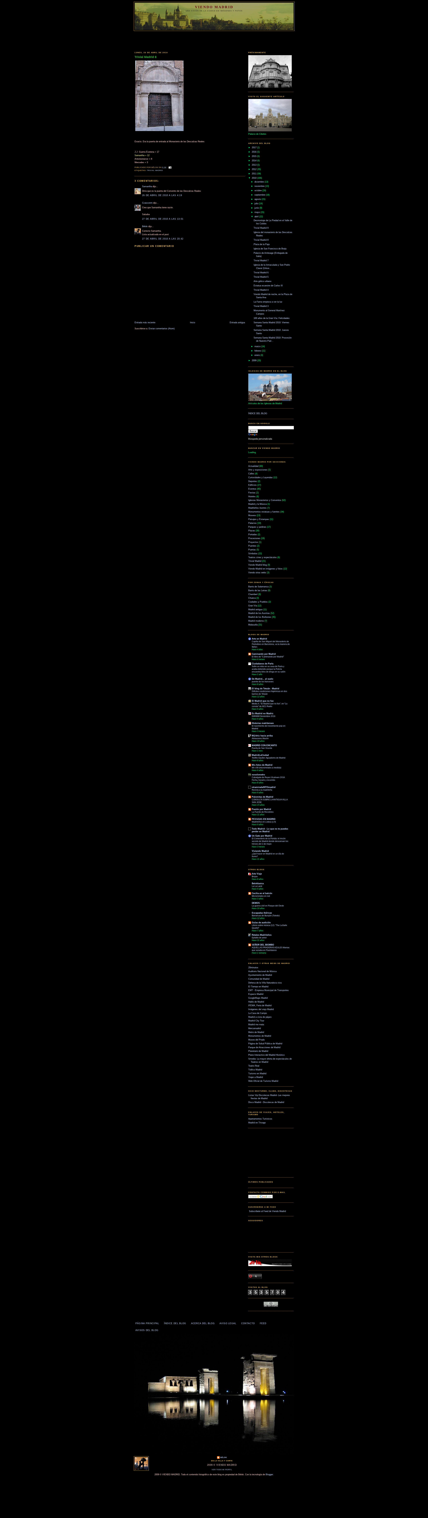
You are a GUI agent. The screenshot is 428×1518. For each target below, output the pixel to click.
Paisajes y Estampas (258, 519)
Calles (251, 473)
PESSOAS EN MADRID (263, 819)
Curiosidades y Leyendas (260, 477)
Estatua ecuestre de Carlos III (268, 285)
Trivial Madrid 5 (261, 277)
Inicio (192, 322)
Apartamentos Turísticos (260, 1119)
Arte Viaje (257, 873)
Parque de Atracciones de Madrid (264, 1047)
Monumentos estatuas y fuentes (264, 511)
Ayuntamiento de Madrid (260, 975)
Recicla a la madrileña (262, 790)
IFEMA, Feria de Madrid (260, 1005)
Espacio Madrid (255, 994)
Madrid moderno (256, 621)
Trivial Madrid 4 (261, 290)
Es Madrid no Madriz (262, 713)
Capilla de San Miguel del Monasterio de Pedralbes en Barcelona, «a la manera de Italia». (271, 644)
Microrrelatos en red (261, 896)
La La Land (257, 886)
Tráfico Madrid (255, 1069)
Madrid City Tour (256, 1020)
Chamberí (253, 594)
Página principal (147, 1323)
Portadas (252, 534)
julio (256, 203)
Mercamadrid (254, 1028)
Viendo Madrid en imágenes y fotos (265, 568)
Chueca (252, 598)
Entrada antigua (237, 322)
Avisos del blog (146, 1330)
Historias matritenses (263, 723)
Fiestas (251, 492)
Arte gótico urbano (262, 281)
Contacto (248, 1323)
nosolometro (258, 774)
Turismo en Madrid (257, 1073)
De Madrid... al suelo (262, 679)
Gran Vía (252, 605)
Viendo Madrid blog (257, 565)
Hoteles (252, 496)
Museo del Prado (256, 1039)
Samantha (147, 186)
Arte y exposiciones (258, 470)
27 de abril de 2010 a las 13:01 (162, 219)
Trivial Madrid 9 (261, 228)
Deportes (252, 481)
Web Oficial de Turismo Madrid (263, 1081)
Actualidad (253, 466)
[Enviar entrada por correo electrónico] (169, 167)
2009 (254, 360)
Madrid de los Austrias (259, 613)
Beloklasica (258, 883)
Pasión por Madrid (261, 809)
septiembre (260, 195)
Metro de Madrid (256, 1032)
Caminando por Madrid (264, 654)
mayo (257, 212)
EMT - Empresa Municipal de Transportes (268, 990)
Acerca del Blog (203, 1323)
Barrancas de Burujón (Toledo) (266, 915)
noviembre (259, 186)
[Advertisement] (214, 40)
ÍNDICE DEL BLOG (257, 413)
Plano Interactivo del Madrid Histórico (266, 1055)
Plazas (251, 530)
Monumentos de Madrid (259, 1036)
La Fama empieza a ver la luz (268, 302)
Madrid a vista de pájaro (260, 1017)
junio (257, 208)
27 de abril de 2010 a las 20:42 (162, 239)
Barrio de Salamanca (258, 586)
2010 (254, 178)
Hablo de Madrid (256, 1002)
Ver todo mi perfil (222, 1470)
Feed (263, 1323)
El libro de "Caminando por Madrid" (268, 657)
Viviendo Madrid (260, 851)
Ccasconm (147, 203)
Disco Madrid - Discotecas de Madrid (266, 1102)
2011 (254, 173)
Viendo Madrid (214, 7)
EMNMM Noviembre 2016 (263, 716)
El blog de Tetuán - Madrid (265, 688)
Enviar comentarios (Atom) (162, 328)
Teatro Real (253, 1066)
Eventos (252, 489)
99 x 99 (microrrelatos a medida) (266, 768)
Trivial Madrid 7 (261, 260)
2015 (254, 156)
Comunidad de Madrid (258, 979)
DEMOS (256, 903)
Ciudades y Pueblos (258, 602)
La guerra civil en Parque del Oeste (268, 906)
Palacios (252, 523)
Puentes (252, 546)
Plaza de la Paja (262, 244)
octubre (258, 190)
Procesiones (254, 538)
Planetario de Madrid (258, 1051)
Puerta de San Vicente (262, 748)
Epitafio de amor (259, 938)
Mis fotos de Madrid (262, 765)
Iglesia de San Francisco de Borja (270, 248)
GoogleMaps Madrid (258, 998)
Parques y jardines (257, 527)
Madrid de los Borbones (259, 617)
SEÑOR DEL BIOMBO (263, 945)
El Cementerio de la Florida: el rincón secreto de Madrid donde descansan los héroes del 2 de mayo (270, 841)
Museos (252, 515)
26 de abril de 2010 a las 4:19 (162, 195)
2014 (254, 160)
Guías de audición (261, 922)
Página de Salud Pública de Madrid (265, 1043)
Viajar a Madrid (255, 1077)
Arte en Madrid (259, 638)
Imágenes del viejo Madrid (261, 1009)
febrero (258, 350)
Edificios (252, 485)
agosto (258, 199)
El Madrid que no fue (263, 701)
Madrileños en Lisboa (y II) (264, 822)
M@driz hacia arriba (262, 735)
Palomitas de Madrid (262, 797)
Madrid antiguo (255, 609)
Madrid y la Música (257, 504)
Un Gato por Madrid (262, 836)
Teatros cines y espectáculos (262, 557)
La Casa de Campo (257, 1013)
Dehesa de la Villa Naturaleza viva (265, 982)
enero (257, 355)
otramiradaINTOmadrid (264, 787)
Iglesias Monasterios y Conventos (264, 500)
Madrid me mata (256, 1024)
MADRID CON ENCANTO (264, 745)
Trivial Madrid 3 (261, 306)
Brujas (255, 876)
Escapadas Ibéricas (262, 913)
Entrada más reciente (145, 322)
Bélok (145, 226)
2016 (254, 152)
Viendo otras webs (257, 572)
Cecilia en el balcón (262, 893)
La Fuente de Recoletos (263, 812)
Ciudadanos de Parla (262, 663)
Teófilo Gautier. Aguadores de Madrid (268, 758)
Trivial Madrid (155, 170)
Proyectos (253, 542)
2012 (254, 169)
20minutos (253, 967)
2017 (254, 147)
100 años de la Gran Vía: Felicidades (272, 318)
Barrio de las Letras (257, 590)
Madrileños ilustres (257, 508)
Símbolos (252, 553)
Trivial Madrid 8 (145, 57)
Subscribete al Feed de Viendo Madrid (267, 1211)
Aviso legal (228, 1323)
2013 (254, 165)
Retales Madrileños (262, 935)
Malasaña (253, 624)
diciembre (259, 182)
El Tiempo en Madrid (258, 986)
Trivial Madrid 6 (261, 272)
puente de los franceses (263, 681)
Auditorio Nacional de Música (262, 971)
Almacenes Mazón (260, 738)
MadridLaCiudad (260, 755)
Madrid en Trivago (257, 1122)
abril (256, 216)
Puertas (252, 549)
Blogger (269, 1474)
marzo (257, 346)
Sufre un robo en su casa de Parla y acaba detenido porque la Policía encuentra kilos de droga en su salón (268, 669)
